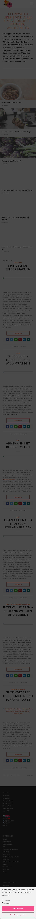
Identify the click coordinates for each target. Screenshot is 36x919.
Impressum (5, 895)
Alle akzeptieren (18, 908)
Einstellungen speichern (18, 915)
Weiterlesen (27, 892)
